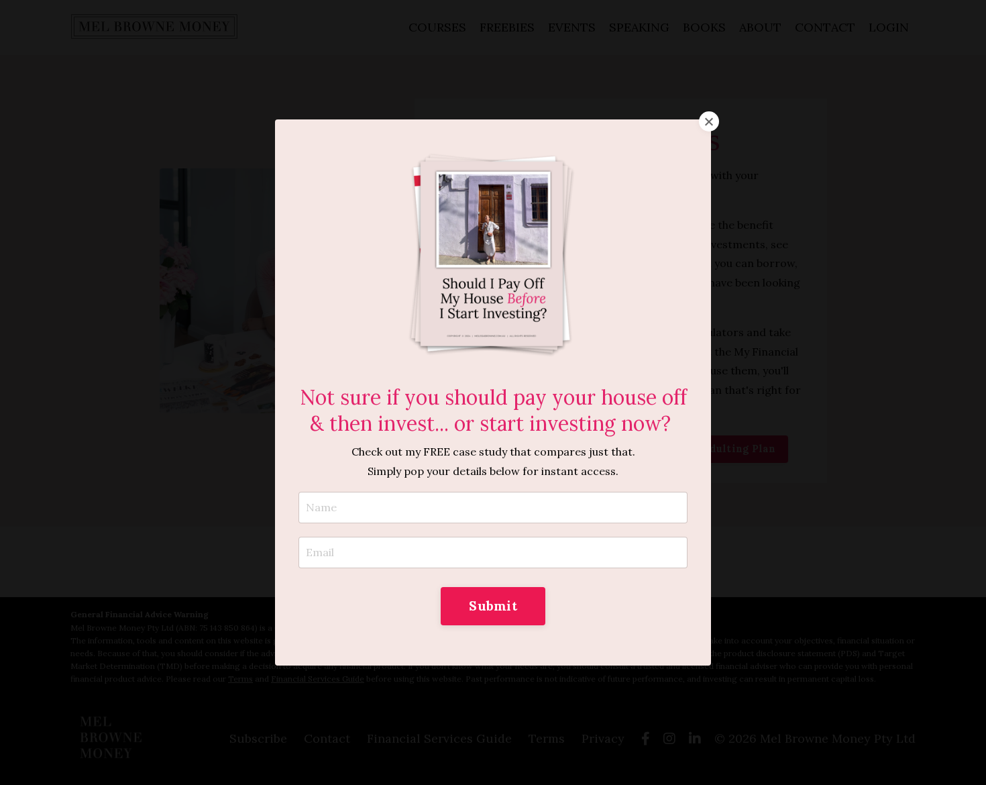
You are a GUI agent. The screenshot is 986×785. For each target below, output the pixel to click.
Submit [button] (493, 606)
